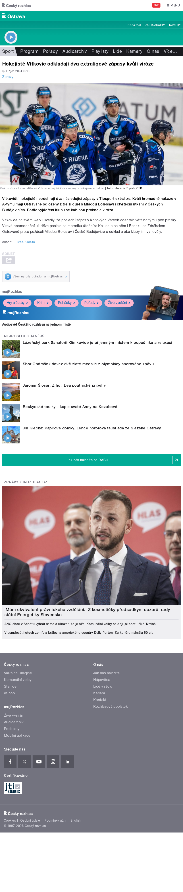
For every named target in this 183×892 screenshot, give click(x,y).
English (76, 820)
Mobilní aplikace (17, 735)
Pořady (50, 51)
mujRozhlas (12, 291)
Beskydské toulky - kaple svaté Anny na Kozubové (70, 406)
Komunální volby (17, 680)
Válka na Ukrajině (18, 673)
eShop (9, 693)
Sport (8, 51)
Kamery (175, 25)
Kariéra (99, 693)
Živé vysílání (117, 303)
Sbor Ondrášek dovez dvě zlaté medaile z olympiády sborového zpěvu (88, 364)
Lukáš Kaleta (24, 242)
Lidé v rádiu (102, 686)
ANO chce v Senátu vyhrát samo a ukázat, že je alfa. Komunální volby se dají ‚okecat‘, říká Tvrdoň (80, 624)
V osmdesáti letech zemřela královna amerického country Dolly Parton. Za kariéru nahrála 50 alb (79, 632)
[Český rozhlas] (16, 5)
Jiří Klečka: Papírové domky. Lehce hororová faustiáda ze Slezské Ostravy (92, 428)
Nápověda (101, 680)
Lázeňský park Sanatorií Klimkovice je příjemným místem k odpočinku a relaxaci (97, 342)
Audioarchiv (155, 25)
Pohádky (65, 303)
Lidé (117, 51)
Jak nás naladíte (106, 673)
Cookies (10, 820)
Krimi (41, 303)
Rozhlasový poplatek (110, 706)
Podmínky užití (55, 820)
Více (170, 51)
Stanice (10, 686)
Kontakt (99, 700)
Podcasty (12, 729)
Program (134, 25)
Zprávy (8, 77)
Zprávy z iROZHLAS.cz (26, 482)
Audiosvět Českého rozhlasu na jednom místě (36, 324)
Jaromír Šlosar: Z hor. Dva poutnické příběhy (64, 385)
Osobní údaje (30, 820)
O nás (153, 51)
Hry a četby (16, 303)
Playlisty (100, 51)
